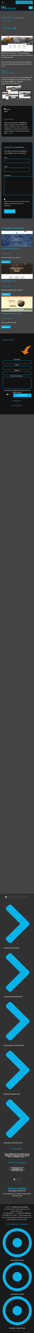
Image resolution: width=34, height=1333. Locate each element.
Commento (7, 175)
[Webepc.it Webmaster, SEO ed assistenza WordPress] (8, 8)
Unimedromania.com (10, 248)
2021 (9, 21)
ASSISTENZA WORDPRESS (24, 2)
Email (5, 166)
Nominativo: (17, 359)
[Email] (14, 28)
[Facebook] (4, 28)
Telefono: (17, 370)
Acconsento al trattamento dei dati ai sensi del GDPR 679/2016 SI (17, 392)
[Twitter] (6, 28)
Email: (17, 365)
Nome (5, 158)
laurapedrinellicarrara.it (11, 313)
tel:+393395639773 (17, 405)
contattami (11, 133)
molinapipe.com (8, 281)
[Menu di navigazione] (31, 7)
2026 (9, 253)
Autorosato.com (17, 1170)
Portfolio (5, 21)
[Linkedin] (9, 28)
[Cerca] (2, 2)
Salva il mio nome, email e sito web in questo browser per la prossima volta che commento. (16, 203)
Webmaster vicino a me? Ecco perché (17, 1156)
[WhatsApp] (12, 28)
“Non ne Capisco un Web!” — (17, 1157)
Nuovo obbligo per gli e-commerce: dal (17, 1154)
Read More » (5, 262)
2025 (9, 318)
